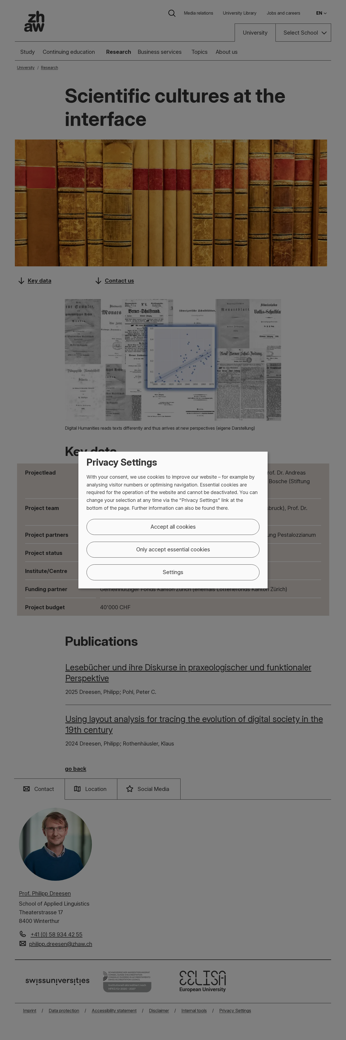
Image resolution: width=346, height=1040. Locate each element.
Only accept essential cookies (173, 549)
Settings (173, 572)
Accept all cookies (173, 527)
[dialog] (173, 520)
